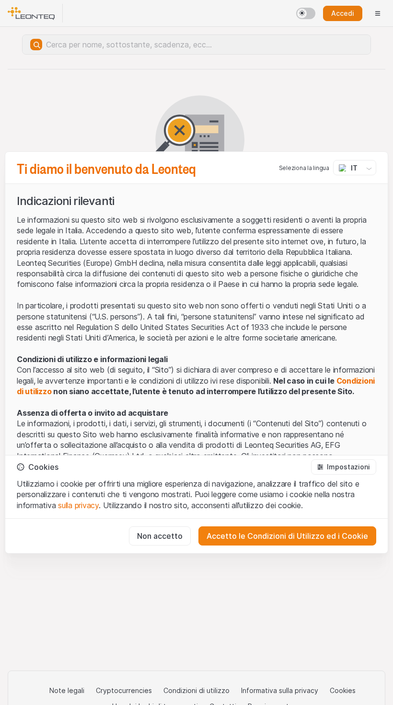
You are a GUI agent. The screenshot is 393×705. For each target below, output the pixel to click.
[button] (343, 467)
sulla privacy (78, 505)
